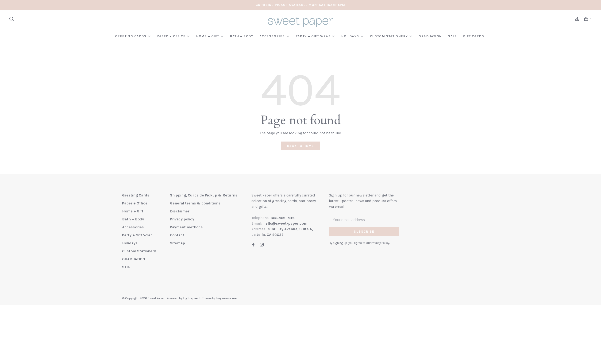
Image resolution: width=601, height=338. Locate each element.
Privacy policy (182, 219)
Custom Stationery (389, 36)
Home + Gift (207, 36)
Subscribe (364, 232)
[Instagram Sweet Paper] (262, 245)
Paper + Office (171, 36)
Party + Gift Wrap (313, 36)
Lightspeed (191, 298)
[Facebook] (253, 245)
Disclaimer (179, 211)
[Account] (577, 20)
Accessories (272, 36)
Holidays (350, 36)
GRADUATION (430, 36)
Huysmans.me (226, 298)
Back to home (300, 146)
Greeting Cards (130, 36)
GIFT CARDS (473, 36)
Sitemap (177, 243)
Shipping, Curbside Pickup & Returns (203, 195)
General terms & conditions (195, 203)
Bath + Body (241, 36)
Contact (177, 235)
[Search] (12, 20)
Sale (452, 36)
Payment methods (186, 227)
